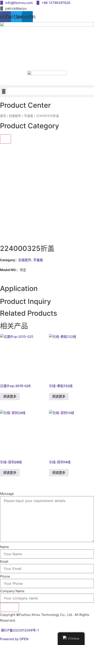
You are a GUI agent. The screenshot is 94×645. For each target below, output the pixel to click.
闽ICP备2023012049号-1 (19, 630)
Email (4, 561)
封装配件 (15, 116)
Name (4, 546)
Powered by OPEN (14, 639)
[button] (47, 86)
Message (7, 493)
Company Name (12, 591)
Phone (5, 576)
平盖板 (28, 116)
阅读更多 (9, 396)
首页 (3, 116)
